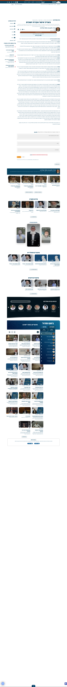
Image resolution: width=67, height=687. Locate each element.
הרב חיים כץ (15, 360)
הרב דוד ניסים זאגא (57, 290)
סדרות (43, 327)
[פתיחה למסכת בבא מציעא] (54, 286)
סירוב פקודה (57, 164)
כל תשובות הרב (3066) (29, 192)
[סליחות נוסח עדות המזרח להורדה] (41, 261)
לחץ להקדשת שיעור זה (38, 32)
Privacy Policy (30, 159)
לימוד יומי (58, 4)
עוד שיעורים (24, 436)
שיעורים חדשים (33, 278)
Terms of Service (35, 159)
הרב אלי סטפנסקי (28, 417)
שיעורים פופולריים (33, 253)
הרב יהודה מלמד (28, 361)
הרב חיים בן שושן (15, 346)
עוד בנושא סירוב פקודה (10, 43)
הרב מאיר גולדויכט (15, 417)
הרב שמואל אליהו (15, 389)
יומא (29, 428)
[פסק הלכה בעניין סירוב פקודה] (10, 51)
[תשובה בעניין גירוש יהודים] (54, 207)
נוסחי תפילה (44, 262)
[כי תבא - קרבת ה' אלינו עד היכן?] (12, 413)
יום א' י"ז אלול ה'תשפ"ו (52, 4)
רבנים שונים (15, 376)
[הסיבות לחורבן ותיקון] (54, 182)
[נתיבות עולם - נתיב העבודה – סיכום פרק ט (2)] (27, 183)
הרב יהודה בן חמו (40, 419)
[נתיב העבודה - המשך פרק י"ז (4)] (41, 182)
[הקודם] (15, 235)
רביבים (32, 262)
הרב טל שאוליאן (15, 404)
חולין (29, 414)
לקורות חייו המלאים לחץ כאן (15, 171)
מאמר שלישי (41, 428)
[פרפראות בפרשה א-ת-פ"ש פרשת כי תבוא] (54, 261)
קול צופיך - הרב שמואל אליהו (13, 385)
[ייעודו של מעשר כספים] (27, 286)
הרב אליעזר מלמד (11, 52)
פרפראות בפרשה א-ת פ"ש (56, 262)
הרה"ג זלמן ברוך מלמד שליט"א (10, 61)
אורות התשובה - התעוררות (39, 385)
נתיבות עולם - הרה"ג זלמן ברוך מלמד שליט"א (41, 184)
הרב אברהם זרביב (40, 390)
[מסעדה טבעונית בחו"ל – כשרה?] (27, 261)
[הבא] (52, 235)
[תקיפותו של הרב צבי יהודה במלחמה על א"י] (14, 208)
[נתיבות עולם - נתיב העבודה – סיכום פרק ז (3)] (14, 183)
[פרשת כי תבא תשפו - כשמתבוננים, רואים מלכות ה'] (12, 384)
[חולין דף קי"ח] (25, 413)
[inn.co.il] (17, 2)
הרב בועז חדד (28, 390)
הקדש (13, 4)
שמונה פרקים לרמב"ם (27, 355)
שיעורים (51, 327)
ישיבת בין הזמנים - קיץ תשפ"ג (55, 183)
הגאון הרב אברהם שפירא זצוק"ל (9, 46)
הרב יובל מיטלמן (28, 405)
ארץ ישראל (31, 208)
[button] (66, 684)
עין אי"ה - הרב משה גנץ (43, 287)
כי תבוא (16, 414)
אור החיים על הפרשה (14, 355)
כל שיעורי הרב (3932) (38, 192)
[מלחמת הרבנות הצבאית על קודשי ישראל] (10, 67)
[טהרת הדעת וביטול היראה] (41, 286)
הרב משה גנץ (44, 290)
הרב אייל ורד (41, 405)
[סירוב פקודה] (27, 207)
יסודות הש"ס (58, 287)
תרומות (25, 2)
